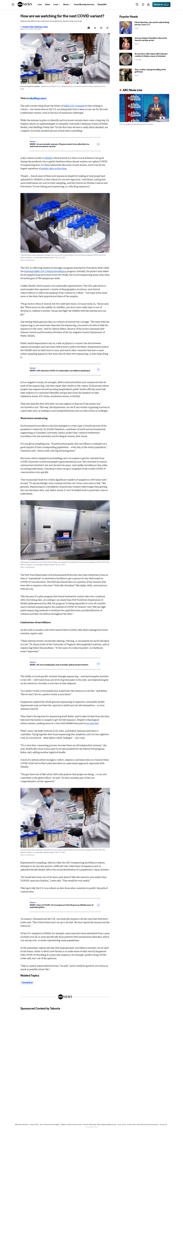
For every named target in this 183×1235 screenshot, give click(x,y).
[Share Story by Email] (101, 27)
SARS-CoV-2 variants (74, 105)
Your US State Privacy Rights (50, 1125)
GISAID (48, 157)
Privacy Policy (34, 1125)
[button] (13, 4)
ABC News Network (21, 1125)
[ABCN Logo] (25, 4)
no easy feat (92, 723)
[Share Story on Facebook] (88, 27)
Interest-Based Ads (89, 1125)
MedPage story (38, 98)
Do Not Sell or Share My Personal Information (142, 1125)
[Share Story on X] (95, 27)
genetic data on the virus (53, 168)
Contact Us (163, 1125)
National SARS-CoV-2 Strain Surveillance (45, 271)
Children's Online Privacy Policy (71, 1125)
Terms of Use (121, 1125)
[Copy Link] (107, 27)
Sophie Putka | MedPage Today (35, 26)
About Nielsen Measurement (106, 1125)
